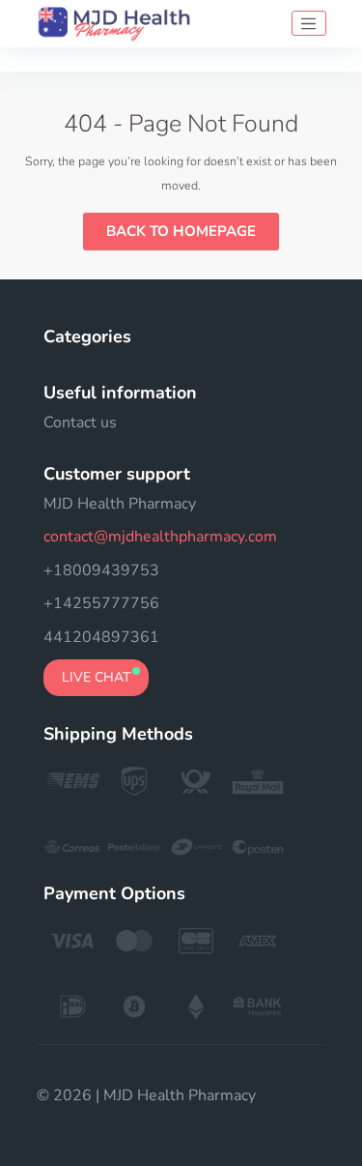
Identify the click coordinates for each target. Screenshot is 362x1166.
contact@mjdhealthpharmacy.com (160, 536)
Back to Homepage (181, 231)
